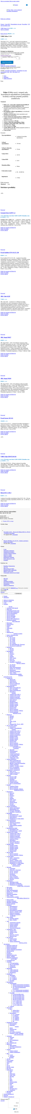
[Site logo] (15, 5)
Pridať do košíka (7, 62)
